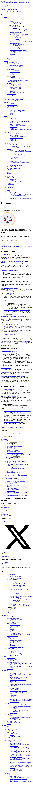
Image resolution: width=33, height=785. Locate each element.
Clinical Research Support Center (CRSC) (20, 605)
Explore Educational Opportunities (15, 455)
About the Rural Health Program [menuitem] (21, 44)
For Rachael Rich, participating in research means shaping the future (20, 759)
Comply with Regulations (13, 485)
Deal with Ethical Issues (12, 484)
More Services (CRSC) (12, 655)
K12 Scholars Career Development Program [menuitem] (20, 120)
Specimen (9, 644)
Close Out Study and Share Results (12, 486)
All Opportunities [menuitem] (11, 103)
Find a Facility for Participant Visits (15, 470)
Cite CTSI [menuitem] (9, 58)
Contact (9, 614)
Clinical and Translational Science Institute (11, 11)
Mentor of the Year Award (16, 719)
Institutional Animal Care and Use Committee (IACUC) (17, 411)
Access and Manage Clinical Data (15, 453)
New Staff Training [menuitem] (14, 135)
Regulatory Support (8, 334)
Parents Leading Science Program (18, 680)
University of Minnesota (15, 566)
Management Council (18, 592)
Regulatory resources (6, 246)
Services (6, 615)
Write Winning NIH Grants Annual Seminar (20, 781)
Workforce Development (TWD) (18, 604)
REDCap (9, 737)
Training (6, 670)
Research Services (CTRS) (16, 586)
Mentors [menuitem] (9, 160)
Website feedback (5, 556)
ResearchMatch (10, 739)
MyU (5, 6)
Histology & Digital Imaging (17, 647)
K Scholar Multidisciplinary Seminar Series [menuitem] (20, 122)
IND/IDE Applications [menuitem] (15, 87)
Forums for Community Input (17, 621)
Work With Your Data (15, 626)
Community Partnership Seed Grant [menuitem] (18, 110)
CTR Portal (9, 726)
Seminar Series (13, 695)
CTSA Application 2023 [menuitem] (16, 22)
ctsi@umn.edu (4, 437)
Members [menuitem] (18, 48)
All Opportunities (11, 658)
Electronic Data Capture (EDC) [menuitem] (14, 175)
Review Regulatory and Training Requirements (18, 454)
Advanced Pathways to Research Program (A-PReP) (21, 711)
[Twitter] (18, 550)
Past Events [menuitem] (12, 199)
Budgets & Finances (12, 616)
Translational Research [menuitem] (12, 106)
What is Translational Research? (17, 578)
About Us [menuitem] (12, 19)
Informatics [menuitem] (12, 33)
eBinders (9, 728)
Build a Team (10, 471)
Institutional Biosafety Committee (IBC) (13, 422)
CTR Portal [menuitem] (9, 172)
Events (8, 774)
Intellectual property (15, 246)
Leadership (12, 608)
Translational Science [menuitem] (12, 105)
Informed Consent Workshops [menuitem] (17, 138)
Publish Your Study (11, 491)
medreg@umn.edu (8, 326)
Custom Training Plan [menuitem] (15, 133)
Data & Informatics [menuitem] (11, 69)
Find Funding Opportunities (13, 458)
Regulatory (9, 637)
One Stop (6, 5)
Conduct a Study (8, 478)
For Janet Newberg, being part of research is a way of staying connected (21, 756)
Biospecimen (13, 645)
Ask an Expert (13, 681)
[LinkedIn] (4, 522)
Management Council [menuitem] (18, 37)
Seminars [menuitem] (9, 169)
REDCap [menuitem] (9, 183)
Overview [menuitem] (12, 77)
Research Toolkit (8, 209)
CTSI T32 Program (14, 702)
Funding (6, 656)
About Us (12, 574)
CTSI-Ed (15, 582)
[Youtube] (4, 553)
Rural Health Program (15, 597)
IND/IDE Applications (15, 641)
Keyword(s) (3, 240)
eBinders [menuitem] (9, 173)
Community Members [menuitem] (12, 166)
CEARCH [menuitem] (15, 36)
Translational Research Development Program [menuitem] (21, 146)
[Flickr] (4, 552)
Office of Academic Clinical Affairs (9, 9)
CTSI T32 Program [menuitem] (14, 147)
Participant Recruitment (12, 636)
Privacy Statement (4, 568)
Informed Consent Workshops (17, 692)
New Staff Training (14, 689)
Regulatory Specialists (15, 638)
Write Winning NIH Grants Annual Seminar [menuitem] (20, 198)
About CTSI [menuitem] (10, 18)
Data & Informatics (11, 623)
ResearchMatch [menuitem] (10, 184)
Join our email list (5, 507)
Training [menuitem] (6, 116)
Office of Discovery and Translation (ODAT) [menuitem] (21, 41)
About (5, 571)
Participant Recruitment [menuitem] (12, 81)
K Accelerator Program (15, 673)
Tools (5, 207)
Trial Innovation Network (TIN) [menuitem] (17, 78)
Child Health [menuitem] (10, 114)
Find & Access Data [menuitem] (15, 70)
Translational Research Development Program (21, 700)
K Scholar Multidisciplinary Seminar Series (20, 677)
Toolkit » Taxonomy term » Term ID (9, 242)
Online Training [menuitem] (13, 139)
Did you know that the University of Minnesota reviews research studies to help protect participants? (20, 749)
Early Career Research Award (20, 583)
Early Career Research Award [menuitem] (20, 29)
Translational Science (12, 659)
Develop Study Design (12, 447)
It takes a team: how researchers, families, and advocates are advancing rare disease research (21, 761)
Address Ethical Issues (12, 450)
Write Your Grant (11, 460)
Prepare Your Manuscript (13, 489)
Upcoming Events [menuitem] (14, 193)
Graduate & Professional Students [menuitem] (18, 150)
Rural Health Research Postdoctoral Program (21, 699)
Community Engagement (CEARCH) (19, 589)
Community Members (12, 721)
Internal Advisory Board (19, 585)
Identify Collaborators (12, 444)
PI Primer (12, 682)
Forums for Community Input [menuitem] (17, 66)
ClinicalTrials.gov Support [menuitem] (16, 88)
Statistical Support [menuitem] (11, 94)
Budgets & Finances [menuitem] (12, 62)
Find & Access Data (15, 625)
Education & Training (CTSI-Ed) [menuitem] (18, 26)
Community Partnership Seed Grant (18, 665)
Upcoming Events (14, 776)
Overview (12, 632)
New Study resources (9, 293)
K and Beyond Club (15, 678)
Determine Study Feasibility (13, 451)
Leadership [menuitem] (12, 54)
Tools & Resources (14, 622)
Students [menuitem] (9, 149)
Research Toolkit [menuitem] (11, 186)
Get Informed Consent (12, 482)
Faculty (8, 671)
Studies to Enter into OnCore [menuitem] (17, 182)
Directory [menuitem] (18, 40)
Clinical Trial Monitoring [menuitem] (16, 85)
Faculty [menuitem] (8, 117)
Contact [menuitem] (9, 59)
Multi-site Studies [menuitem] (11, 76)
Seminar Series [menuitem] (13, 140)
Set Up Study (7, 467)
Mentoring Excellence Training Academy (20, 717)
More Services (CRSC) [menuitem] (12, 100)
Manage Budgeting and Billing (14, 479)
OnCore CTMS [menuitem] (10, 177)
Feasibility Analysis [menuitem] (11, 176)
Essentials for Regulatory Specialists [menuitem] (18, 136)
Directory (18, 594)
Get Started (6, 443)
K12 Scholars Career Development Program (20, 674)
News (8, 773)
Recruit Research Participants (14, 474)
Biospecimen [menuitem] (13, 91)
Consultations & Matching (16, 619)
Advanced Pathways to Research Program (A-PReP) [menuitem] (21, 156)
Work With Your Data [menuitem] (15, 72)
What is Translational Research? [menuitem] (17, 24)
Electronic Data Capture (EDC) (14, 729)
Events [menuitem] (8, 191)
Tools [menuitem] (5, 171)
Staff (8, 686)
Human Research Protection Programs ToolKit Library (17, 310)
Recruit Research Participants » (15, 427)
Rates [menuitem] (8, 56)
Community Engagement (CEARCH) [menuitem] (19, 35)
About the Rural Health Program (21, 599)
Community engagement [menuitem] (13, 63)
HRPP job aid (24, 342)
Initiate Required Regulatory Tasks (15, 472)
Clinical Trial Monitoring (16, 640)
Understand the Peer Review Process (16, 461)
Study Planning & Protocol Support (15, 654)
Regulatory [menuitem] (9, 83)
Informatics (12, 588)
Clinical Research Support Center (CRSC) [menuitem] (20, 51)
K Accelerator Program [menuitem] (15, 118)
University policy (5, 369)
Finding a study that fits (15, 754)
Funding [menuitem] (6, 102)
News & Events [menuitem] (7, 188)
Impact (11, 575)
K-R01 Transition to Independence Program (20, 676)
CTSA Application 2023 (16, 577)
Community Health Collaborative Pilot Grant (21, 663)
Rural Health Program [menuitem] (15, 43)
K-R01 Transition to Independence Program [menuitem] (20, 121)
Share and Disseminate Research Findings (17, 495)
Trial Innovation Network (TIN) (17, 633)
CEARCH (15, 590)
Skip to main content (6, 1)
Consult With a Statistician (13, 448)
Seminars (9, 724)
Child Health (10, 669)
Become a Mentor (14, 718)
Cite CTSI (9, 612)
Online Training (13, 693)
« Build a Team (4, 427)
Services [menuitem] (6, 61)
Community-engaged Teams (13, 722)
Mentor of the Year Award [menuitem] (16, 165)
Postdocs (9, 697)
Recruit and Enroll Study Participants (16, 481)
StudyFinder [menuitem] (10, 187)
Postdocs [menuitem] (9, 143)
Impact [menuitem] (11, 21)
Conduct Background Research (14, 446)
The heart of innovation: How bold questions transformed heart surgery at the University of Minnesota (21, 767)
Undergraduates (13, 713)
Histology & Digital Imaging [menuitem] (17, 92)
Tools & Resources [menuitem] (14, 67)
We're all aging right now (16, 769)
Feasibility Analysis (11, 730)
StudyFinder (10, 741)
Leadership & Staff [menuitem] (11, 52)
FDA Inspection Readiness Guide (14, 330)
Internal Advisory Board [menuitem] (19, 30)
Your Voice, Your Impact (16, 770)
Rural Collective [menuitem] (17, 45)
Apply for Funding (8, 457)
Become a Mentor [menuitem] (14, 164)
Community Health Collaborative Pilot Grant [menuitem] (21, 109)
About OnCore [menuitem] (13, 179)
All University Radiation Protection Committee (15, 417)
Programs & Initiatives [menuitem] (12, 25)
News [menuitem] (8, 190)
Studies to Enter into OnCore (17, 736)
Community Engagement (13, 662)
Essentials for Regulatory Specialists (18, 691)
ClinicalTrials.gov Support (16, 643)
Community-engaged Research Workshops (20, 777)
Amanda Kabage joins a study (17, 743)
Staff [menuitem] (8, 132)
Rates (8, 611)
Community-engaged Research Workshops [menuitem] (20, 194)
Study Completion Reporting (14, 488)
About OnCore (13, 733)
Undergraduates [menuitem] (13, 158)
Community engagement (13, 618)
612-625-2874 (4, 439)
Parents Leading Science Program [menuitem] (18, 125)
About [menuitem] (5, 17)
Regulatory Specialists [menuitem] (15, 84)
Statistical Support (11, 648)
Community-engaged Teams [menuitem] (13, 168)
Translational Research (12, 660)
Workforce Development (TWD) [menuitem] (18, 50)
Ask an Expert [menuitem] (13, 127)
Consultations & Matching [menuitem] (16, 65)
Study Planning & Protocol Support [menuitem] (15, 99)
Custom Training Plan (15, 688)
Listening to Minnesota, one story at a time (20, 763)
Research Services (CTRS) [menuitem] (16, 32)
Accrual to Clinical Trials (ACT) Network (20, 634)
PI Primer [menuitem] (12, 128)
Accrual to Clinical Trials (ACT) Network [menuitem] (20, 80)
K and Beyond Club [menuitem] (15, 124)
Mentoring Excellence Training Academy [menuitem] (20, 162)
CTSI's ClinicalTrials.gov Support (12, 258)
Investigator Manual (8, 294)
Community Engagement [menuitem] (13, 107)
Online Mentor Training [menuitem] (15, 161)
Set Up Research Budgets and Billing (16, 468)
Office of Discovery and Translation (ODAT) (21, 596)
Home (5, 206)
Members (18, 603)
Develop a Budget (11, 462)
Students (9, 703)
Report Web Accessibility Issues (15, 568)
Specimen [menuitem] (9, 89)
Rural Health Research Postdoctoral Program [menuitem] (21, 144)
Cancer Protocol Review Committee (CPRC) (14, 413)
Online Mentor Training (15, 715)
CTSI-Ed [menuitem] (15, 28)
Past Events (12, 783)
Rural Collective (17, 600)
